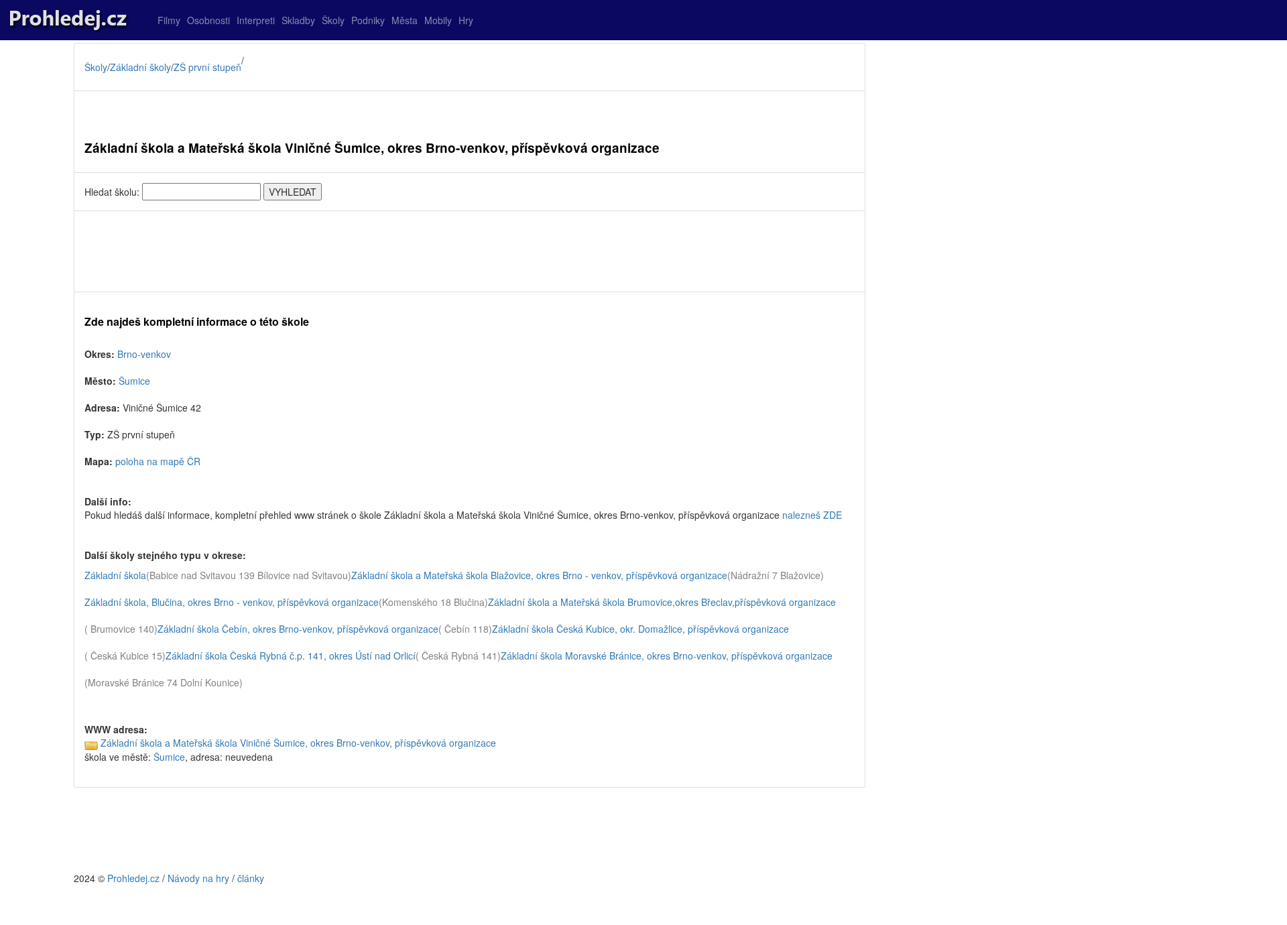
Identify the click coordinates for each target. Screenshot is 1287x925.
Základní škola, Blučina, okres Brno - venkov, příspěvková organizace (231, 602)
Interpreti (256, 20)
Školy (333, 20)
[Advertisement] (469, 251)
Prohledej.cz (133, 878)
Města (404, 20)
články (250, 878)
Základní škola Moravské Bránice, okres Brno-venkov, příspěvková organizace (667, 655)
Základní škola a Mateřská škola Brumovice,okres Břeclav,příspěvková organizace (662, 602)
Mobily (438, 20)
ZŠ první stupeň (207, 67)
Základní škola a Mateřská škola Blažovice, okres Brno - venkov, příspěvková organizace (539, 575)
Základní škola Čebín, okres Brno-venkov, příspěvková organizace (298, 628)
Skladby (298, 20)
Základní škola (115, 575)
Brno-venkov (144, 354)
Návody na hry (198, 878)
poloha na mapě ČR (157, 461)
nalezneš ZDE (812, 514)
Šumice (134, 380)
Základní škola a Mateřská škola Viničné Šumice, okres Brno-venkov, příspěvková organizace (298, 742)
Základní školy (140, 67)
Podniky (368, 20)
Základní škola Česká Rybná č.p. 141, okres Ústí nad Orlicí (291, 655)
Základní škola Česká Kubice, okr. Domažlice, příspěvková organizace (640, 628)
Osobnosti (208, 20)
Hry (465, 20)
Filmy (169, 20)
